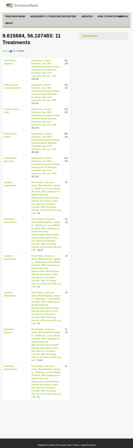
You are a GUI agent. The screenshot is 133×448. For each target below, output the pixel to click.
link (6, 51)
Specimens (90, 35)
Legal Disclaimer (88, 445)
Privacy (76, 445)
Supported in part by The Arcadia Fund (54, 445)
